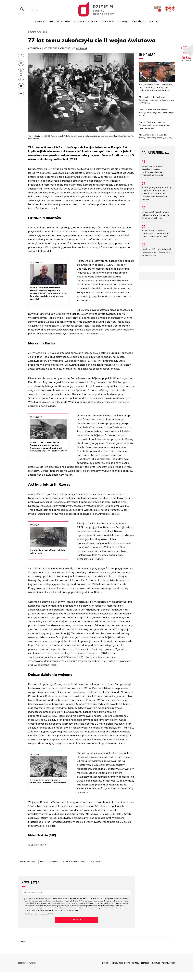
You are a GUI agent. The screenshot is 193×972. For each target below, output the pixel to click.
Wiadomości (81, 48)
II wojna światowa (27, 861)
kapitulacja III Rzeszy (49, 861)
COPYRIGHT (145, 963)
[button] (174, 942)
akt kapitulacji (96, 861)
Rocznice (79, 21)
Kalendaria (108, 21)
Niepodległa (138, 21)
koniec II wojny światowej (74, 861)
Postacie (92, 21)
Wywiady (39, 21)
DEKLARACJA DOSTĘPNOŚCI (121, 963)
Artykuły (122, 21)
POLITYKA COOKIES (168, 963)
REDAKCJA (135, 963)
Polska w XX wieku (59, 21)
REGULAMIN (156, 963)
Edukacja (154, 21)
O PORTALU (105, 963)
